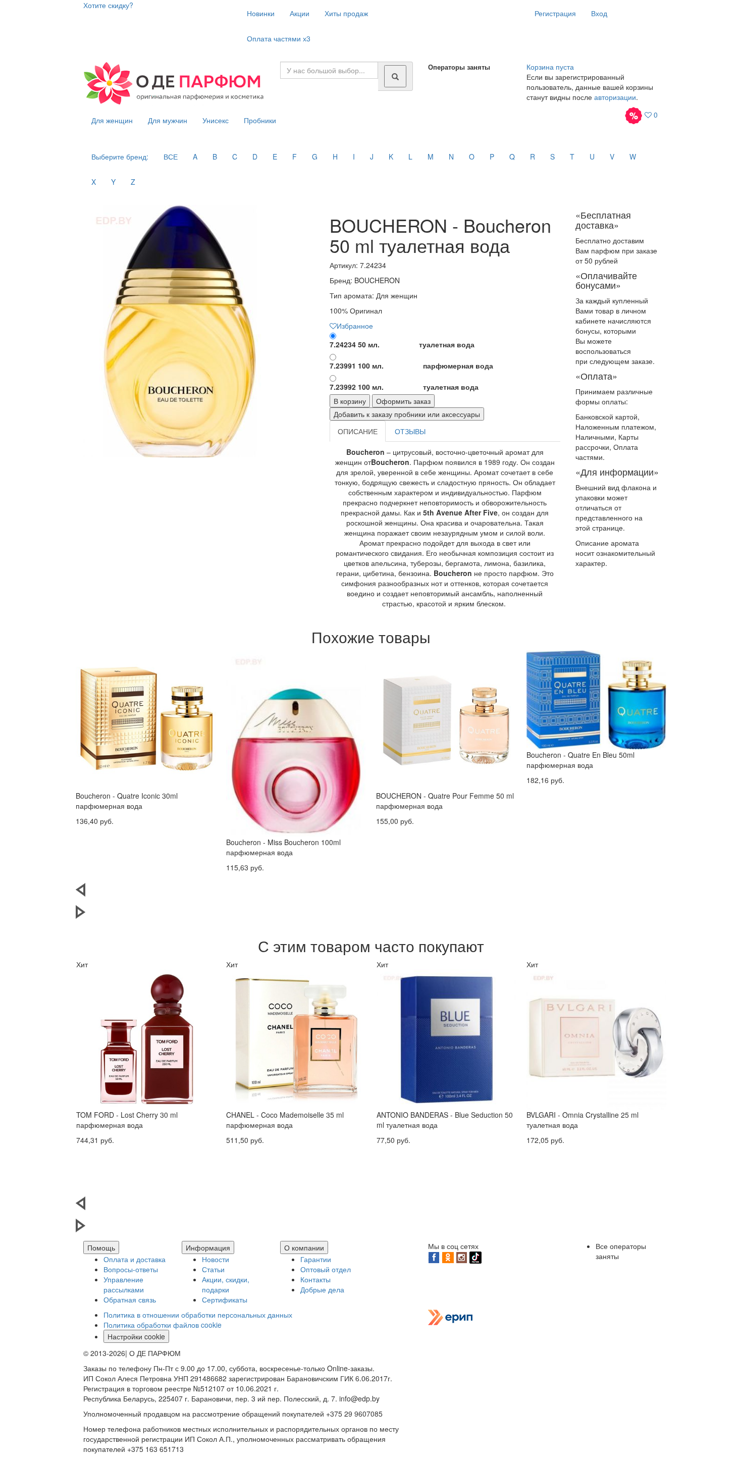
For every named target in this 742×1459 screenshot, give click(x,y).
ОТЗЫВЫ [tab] (410, 431)
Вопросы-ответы (130, 1269)
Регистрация (555, 13)
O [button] (471, 156)
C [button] (234, 156)
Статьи (213, 1269)
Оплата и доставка (134, 1259)
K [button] (391, 156)
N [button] (451, 156)
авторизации (615, 97)
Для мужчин (167, 120)
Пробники (260, 120)
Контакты (315, 1279)
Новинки (261, 13)
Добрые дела (322, 1289)
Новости (215, 1259)
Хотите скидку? (108, 5)
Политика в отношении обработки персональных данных (197, 1315)
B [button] (215, 156)
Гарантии (315, 1259)
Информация (208, 1247)
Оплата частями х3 (278, 38)
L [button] (410, 156)
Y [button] (113, 182)
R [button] (532, 156)
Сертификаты (224, 1299)
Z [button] (133, 182)
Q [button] (512, 156)
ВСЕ (171, 156)
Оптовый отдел (325, 1269)
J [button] (372, 156)
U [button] (592, 156)
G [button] (314, 156)
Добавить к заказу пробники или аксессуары (407, 414)
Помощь (101, 1247)
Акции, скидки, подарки (225, 1284)
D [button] (254, 156)
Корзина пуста (550, 67)
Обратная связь (129, 1299)
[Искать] (395, 76)
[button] (371, 894)
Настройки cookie (136, 1336)
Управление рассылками (123, 1284)
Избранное (355, 326)
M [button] (431, 156)
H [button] (335, 156)
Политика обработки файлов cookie (162, 1325)
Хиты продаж (346, 13)
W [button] (632, 156)
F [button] (294, 156)
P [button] (492, 156)
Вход (599, 13)
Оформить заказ (403, 401)
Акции (299, 13)
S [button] (552, 156)
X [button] (93, 182)
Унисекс (215, 120)
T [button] (572, 156)
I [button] (354, 156)
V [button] (612, 156)
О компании (304, 1247)
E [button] (275, 156)
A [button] (195, 156)
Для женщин (112, 120)
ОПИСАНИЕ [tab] (358, 431)
